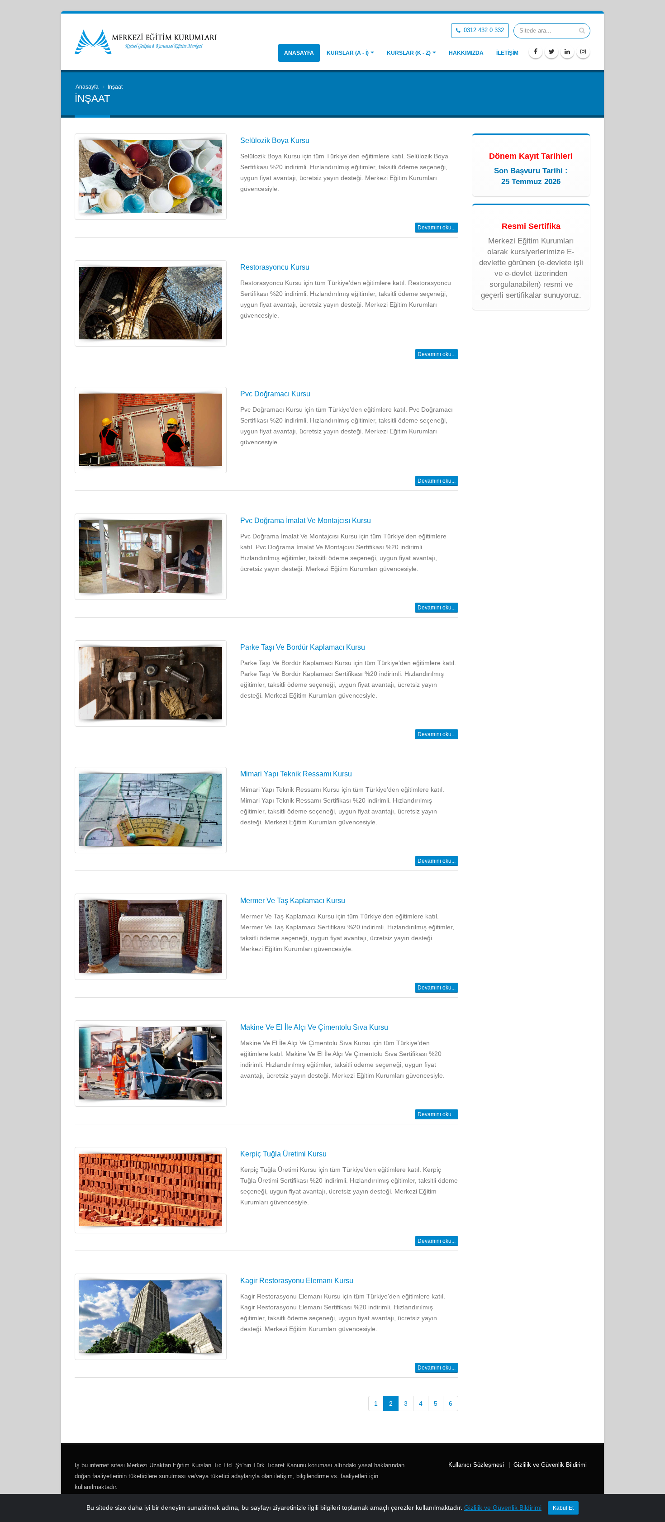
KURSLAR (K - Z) (409, 53)
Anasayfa (299, 53)
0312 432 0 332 (483, 30)
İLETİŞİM (507, 53)
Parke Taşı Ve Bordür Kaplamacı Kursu (302, 647)
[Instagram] (583, 51)
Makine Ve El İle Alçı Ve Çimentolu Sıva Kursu (314, 1027)
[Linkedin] (567, 51)
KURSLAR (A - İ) (348, 53)
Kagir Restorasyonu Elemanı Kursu (296, 1280)
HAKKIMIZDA (466, 53)
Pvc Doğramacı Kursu (275, 394)
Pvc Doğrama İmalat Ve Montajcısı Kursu (305, 520)
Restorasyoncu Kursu (274, 267)
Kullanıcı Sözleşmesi (476, 1465)
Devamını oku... (437, 227)
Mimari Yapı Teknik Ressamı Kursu (296, 774)
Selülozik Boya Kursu (274, 140)
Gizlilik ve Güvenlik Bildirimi (550, 1465)
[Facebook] (535, 51)
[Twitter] (551, 51)
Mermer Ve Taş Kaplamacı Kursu (292, 900)
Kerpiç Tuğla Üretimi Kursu (283, 1154)
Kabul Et (563, 1508)
